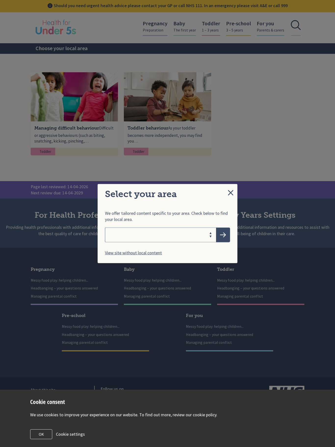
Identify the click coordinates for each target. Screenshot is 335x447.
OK (41, 434)
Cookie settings (70, 434)
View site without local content (133, 252)
